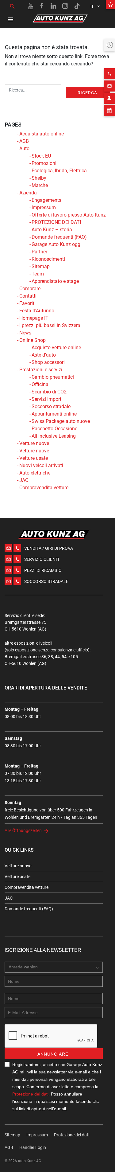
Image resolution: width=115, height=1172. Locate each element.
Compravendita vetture (43, 487)
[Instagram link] (65, 6)
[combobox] (54, 967)
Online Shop (32, 340)
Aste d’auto (44, 355)
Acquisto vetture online (56, 347)
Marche (40, 185)
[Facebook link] (42, 6)
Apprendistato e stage (55, 281)
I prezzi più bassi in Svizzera (49, 325)
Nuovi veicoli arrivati (41, 465)
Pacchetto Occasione (54, 429)
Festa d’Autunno (36, 311)
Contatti (27, 296)
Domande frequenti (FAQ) (59, 237)
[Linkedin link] (54, 6)
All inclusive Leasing (54, 436)
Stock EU (41, 156)
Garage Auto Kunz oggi (57, 244)
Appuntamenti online (54, 414)
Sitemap (41, 266)
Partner (39, 252)
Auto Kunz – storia (52, 229)
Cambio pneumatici (53, 377)
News (25, 333)
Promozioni (44, 163)
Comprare (29, 288)
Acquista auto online (41, 134)
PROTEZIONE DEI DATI (56, 222)
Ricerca (87, 92)
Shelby (39, 178)
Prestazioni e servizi (40, 370)
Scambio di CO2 (49, 392)
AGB (24, 141)
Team (38, 274)
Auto (24, 148)
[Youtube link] (30, 6)
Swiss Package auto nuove (61, 421)
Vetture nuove (34, 443)
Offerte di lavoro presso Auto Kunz (69, 215)
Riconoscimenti (48, 259)
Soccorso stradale (51, 406)
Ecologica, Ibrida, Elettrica (59, 171)
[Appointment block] (109, 110)
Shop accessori (48, 362)
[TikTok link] (77, 6)
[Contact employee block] (109, 98)
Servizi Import (46, 399)
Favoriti (27, 303)
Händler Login (32, 1147)
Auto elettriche (34, 473)
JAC (23, 480)
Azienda (28, 193)
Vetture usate (33, 458)
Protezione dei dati (30, 1094)
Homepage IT (33, 318)
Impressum (44, 207)
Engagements (46, 200)
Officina (40, 384)
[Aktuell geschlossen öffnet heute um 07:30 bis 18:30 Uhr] (109, 45)
